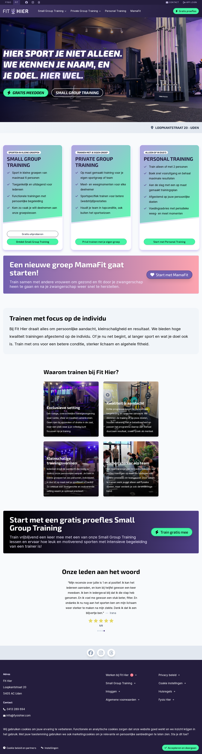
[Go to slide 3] (102, 630)
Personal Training (115, 10)
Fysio (8, 2)
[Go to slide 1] (98, 630)
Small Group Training (50, 10)
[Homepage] (15, 11)
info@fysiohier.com (18, 715)
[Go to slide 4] (104, 630)
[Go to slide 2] (100, 630)
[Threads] (111, 653)
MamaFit (135, 10)
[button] (186, 11)
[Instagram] (101, 653)
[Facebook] (91, 653)
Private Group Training (84, 10)
